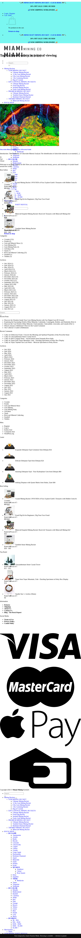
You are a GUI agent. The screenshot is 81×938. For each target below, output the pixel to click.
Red (14, 170)
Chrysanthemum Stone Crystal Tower (23, 337)
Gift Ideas (7, 249)
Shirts (10, 203)
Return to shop (13, 31)
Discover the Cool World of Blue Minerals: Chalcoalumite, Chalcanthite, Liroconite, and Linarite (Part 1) (39, 324)
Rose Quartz (21, 873)
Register (7, 426)
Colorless (16, 167)
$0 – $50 (16, 191)
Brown (15, 176)
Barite (15, 839)
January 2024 (8, 275)
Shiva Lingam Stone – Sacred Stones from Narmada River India (32, 338)
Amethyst (20, 869)
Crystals (7, 239)
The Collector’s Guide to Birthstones (16, 328)
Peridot (15, 863)
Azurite (15, 837)
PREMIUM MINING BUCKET (19, 820)
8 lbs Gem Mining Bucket (21, 805)
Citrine (19, 871)
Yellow (15, 178)
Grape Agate (17, 852)
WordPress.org (9, 434)
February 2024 (9, 273)
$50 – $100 (16, 193)
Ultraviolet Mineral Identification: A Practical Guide (15, 149)
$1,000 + (16, 928)
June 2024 (7, 265)
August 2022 (8, 299)
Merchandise (8, 930)
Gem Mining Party (10, 247)
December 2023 (9, 277)
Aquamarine (17, 835)
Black (15, 187)
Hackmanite (17, 854)
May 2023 (7, 286)
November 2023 (9, 279)
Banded (15, 894)
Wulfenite (16, 886)
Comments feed (9, 432)
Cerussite (16, 843)
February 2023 (9, 292)
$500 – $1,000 (17, 197)
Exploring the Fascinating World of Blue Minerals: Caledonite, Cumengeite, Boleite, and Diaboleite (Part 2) (40, 322)
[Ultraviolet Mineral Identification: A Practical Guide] (29, 145)
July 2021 (7, 309)
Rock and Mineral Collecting (14, 253)
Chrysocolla (17, 845)
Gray (14, 914)
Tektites (6, 256)
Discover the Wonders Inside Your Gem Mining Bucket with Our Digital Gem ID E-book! (34, 320)
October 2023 (8, 280)
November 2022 (9, 297)
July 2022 (7, 301)
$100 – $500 (17, 195)
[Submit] (1, 315)
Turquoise (16, 884)
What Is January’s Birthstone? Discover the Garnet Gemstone (24, 326)
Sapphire (16, 877)
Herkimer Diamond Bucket (22, 826)
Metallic (15, 161)
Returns (7, 605)
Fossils (6, 241)
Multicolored (17, 163)
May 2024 (7, 267)
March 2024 (8, 271)
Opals (6, 251)
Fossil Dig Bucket (19, 814)
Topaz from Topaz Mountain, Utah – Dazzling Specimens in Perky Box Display (37, 340)
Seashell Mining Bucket (21, 816)
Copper (15, 846)
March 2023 (8, 290)
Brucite (15, 841)
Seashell (7, 254)
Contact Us (8, 610)
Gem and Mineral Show (12, 243)
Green (15, 909)
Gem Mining (8, 245)
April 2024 (7, 269)
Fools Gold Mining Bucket (22, 818)
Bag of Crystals (18, 809)
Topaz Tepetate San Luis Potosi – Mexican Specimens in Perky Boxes (34, 342)
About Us (7, 609)
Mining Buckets (9, 797)
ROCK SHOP (9, 831)
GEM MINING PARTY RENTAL (16, 204)
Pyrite (15, 865)
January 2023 (8, 294)
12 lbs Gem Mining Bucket (22, 803)
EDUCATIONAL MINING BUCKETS (22, 811)
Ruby (14, 875)
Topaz (15, 882)
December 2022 (9, 296)
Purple (15, 184)
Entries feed (8, 430)
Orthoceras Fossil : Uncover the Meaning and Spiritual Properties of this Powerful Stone (40, 335)
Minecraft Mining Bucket (21, 829)
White (15, 169)
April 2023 (7, 288)
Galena (15, 848)
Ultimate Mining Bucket (21, 801)
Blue (14, 911)
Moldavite (20, 880)
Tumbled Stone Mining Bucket (23, 824)
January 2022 (8, 305)
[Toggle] (14, 930)
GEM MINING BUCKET (17, 799)
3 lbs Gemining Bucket (20, 807)
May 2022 (7, 303)
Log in (6, 428)
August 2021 (8, 307)
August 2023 (8, 284)
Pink (14, 172)
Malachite (16, 860)
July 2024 (7, 263)
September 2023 (9, 282)
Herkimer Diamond (19, 856)
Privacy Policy (9, 621)
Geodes (15, 850)
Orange (15, 174)
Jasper (15, 858)
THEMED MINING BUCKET (19, 828)
